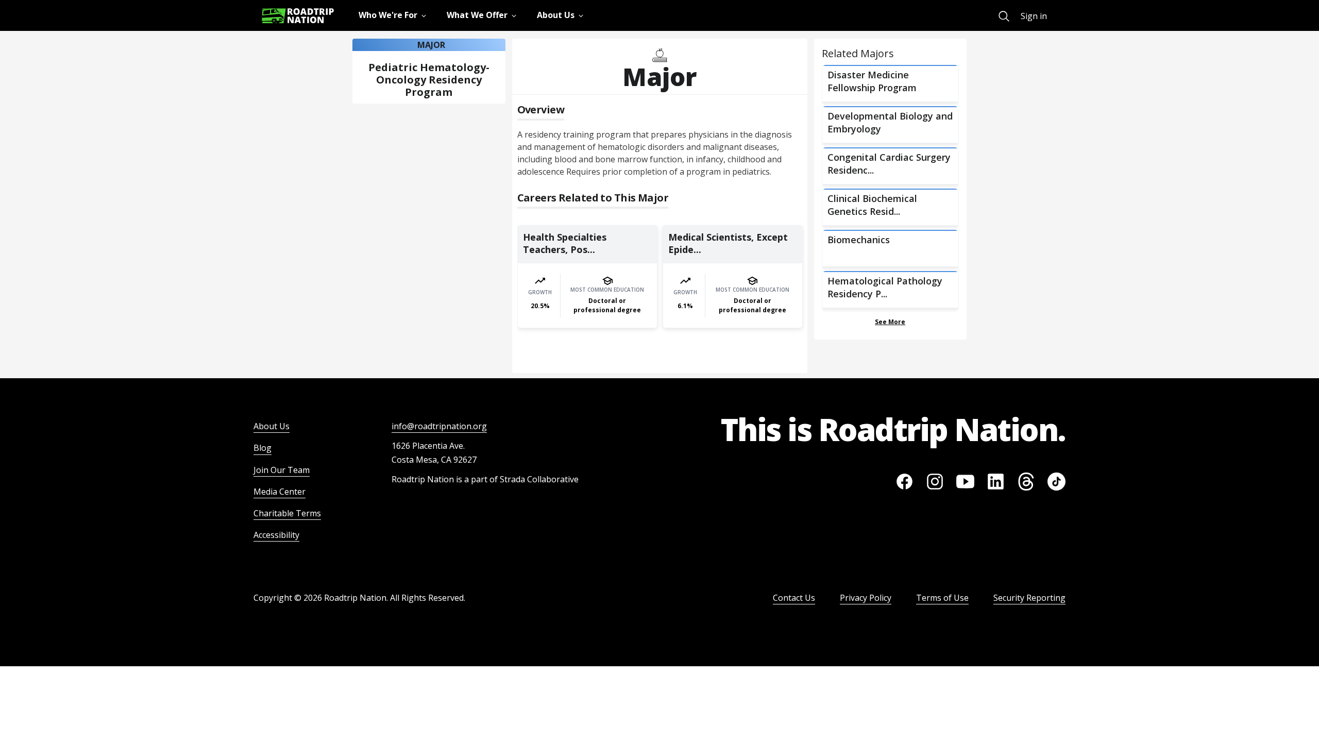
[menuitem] (1003, 16)
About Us (271, 426)
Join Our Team (281, 470)
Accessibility (276, 535)
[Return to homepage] (298, 15)
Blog (262, 447)
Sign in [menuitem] (1034, 16)
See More (890, 321)
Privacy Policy (865, 597)
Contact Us (794, 597)
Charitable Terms (287, 513)
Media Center (279, 491)
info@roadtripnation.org (439, 426)
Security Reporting (1029, 597)
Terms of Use (942, 597)
